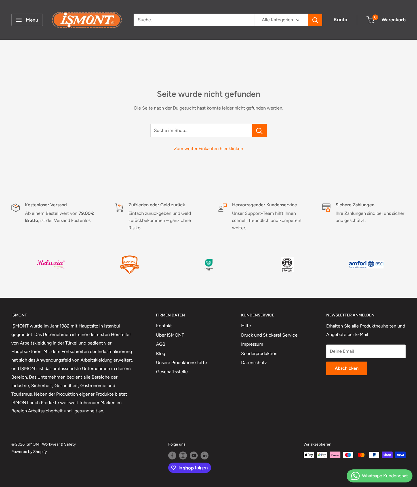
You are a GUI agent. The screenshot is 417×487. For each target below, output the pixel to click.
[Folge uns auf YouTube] (194, 455)
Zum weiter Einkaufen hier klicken (208, 148)
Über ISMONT (170, 335)
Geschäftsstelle (172, 371)
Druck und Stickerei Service (269, 335)
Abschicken (347, 368)
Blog (160, 353)
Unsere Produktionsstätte (181, 362)
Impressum (252, 344)
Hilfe (246, 325)
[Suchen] (315, 20)
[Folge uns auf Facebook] (172, 455)
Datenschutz (254, 362)
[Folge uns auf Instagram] (183, 455)
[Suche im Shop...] (259, 130)
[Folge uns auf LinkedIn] (204, 455)
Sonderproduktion (259, 353)
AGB (160, 344)
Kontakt (164, 325)
